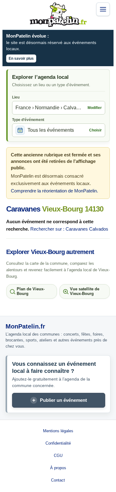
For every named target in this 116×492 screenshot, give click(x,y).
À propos (58, 468)
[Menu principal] (103, 9)
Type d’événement (28, 120)
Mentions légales (58, 431)
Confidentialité (58, 443)
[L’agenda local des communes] (58, 14)
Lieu (15, 97)
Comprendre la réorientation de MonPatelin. (54, 190)
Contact (58, 480)
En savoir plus (21, 58)
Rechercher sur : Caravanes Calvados (69, 229)
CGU (58, 455)
